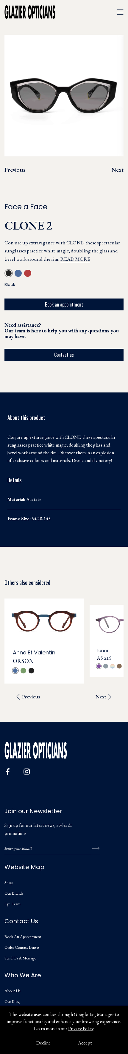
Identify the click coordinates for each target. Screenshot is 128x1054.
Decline (43, 1043)
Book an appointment (64, 304)
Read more (75, 259)
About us (12, 990)
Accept (85, 1043)
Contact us (64, 354)
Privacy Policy (80, 1028)
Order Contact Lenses (21, 947)
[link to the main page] (34, 12)
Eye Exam (12, 904)
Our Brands (13, 893)
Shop (8, 882)
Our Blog (12, 1001)
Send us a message (20, 958)
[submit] (95, 848)
